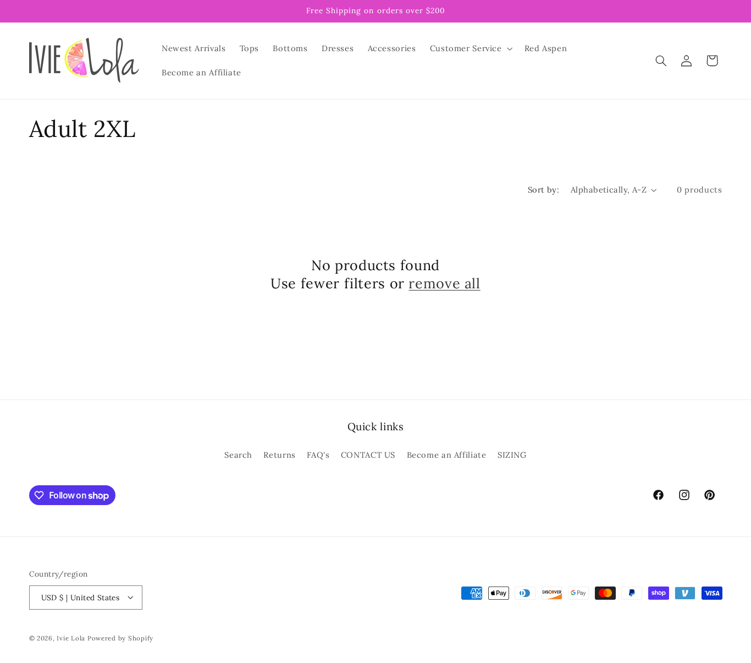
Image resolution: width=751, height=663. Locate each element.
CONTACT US (368, 454)
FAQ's (318, 454)
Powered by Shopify (120, 637)
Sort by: (543, 189)
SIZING (512, 454)
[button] (470, 48)
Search (238, 454)
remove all (444, 283)
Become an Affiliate (447, 454)
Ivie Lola (71, 637)
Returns (279, 454)
